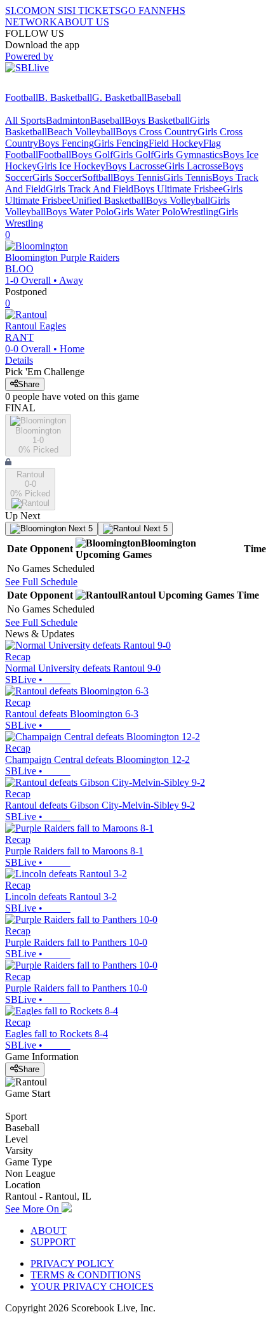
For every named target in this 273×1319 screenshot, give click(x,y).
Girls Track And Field (89, 188)
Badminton (68, 120)
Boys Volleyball (178, 200)
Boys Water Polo (80, 211)
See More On (33, 1208)
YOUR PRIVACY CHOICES (92, 1286)
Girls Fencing (121, 143)
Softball (97, 177)
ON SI (53, 10)
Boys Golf (92, 154)
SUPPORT (53, 1241)
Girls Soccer (57, 177)
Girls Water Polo (147, 211)
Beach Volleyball (81, 131)
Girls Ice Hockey (71, 166)
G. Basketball (119, 97)
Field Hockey (176, 143)
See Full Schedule (41, 581)
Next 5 (79, 528)
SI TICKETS (94, 10)
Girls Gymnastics (188, 154)
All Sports (25, 120)
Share (28, 384)
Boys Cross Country (156, 131)
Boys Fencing (66, 143)
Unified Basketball (108, 200)
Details (19, 360)
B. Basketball (65, 97)
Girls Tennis (187, 177)
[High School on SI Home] (54, 86)
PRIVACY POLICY (72, 1263)
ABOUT (48, 1230)
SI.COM (22, 10)
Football (21, 97)
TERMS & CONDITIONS (85, 1274)
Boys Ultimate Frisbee (178, 188)
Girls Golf (133, 154)
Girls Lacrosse (193, 166)
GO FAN (140, 10)
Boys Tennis (138, 177)
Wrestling (199, 211)
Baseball (164, 97)
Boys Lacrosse (134, 166)
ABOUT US (83, 22)
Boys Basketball (157, 120)
